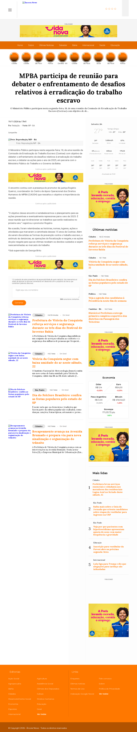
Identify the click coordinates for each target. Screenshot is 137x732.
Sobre (31, 45)
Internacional (88, 45)
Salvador (63, 45)
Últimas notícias (105, 230)
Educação (115, 45)
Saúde (102, 45)
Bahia (74, 45)
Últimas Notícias (46, 45)
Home (20, 45)
